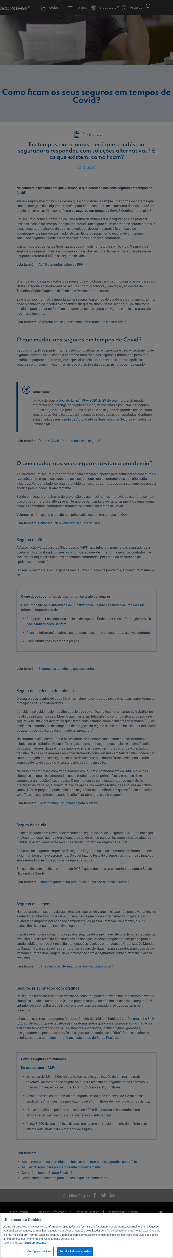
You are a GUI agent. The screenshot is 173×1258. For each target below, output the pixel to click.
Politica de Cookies (34, 1243)
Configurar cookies (39, 1251)
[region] (86, 1235)
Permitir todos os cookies (75, 1251)
